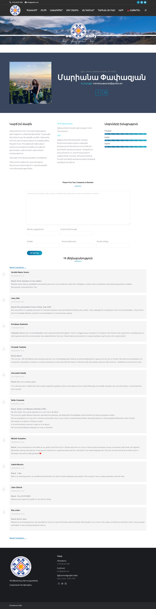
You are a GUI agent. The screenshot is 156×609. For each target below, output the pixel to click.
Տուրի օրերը (102, 241)
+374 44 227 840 (17, 2)
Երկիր (30, 241)
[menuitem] (32, 10)
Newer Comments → (17, 267)
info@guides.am (32, 2)
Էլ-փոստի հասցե (69, 229)
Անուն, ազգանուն (35, 229)
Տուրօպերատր (69, 241)
